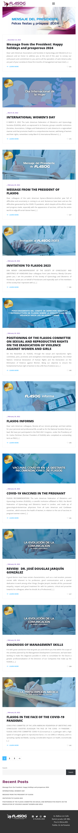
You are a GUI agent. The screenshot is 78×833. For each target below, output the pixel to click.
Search (4, 768)
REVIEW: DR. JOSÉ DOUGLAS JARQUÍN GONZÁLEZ (35, 570)
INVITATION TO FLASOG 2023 (29, 265)
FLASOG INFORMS (20, 421)
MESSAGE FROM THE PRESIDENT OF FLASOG (33, 191)
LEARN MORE (14, 66)
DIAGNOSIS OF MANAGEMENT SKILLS (35, 644)
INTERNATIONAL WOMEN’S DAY (31, 117)
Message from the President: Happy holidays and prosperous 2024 (35, 46)
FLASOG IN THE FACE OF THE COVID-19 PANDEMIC (35, 718)
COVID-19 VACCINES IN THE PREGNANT (36, 493)
